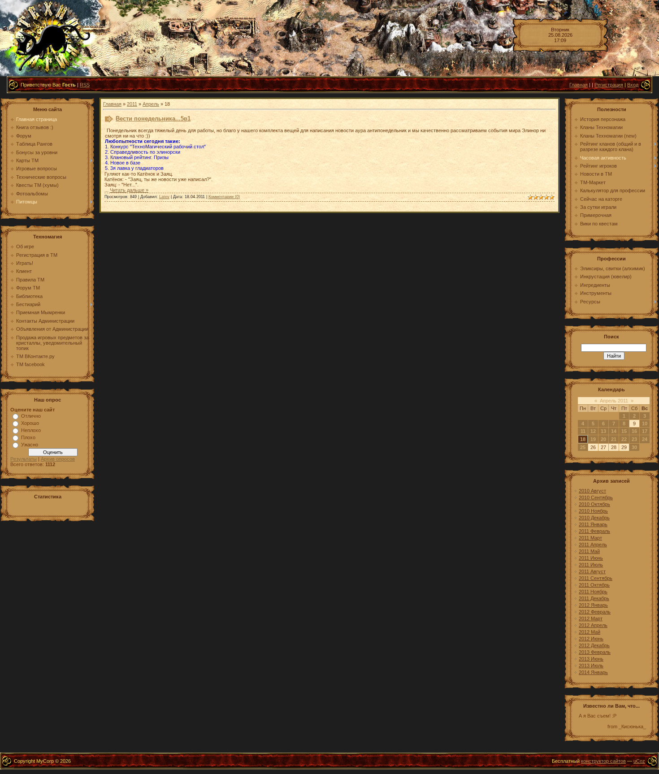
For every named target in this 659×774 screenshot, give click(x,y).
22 (624, 439)
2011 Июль (591, 564)
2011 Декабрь (594, 598)
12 (593, 431)
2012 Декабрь (594, 645)
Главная (578, 84)
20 (603, 439)
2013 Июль (591, 665)
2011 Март (590, 538)
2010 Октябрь (594, 504)
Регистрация (608, 84)
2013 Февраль (595, 652)
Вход (632, 84)
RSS (85, 84)
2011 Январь (593, 524)
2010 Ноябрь (593, 511)
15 (624, 431)
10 (644, 423)
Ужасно (29, 444)
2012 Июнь (591, 638)
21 (613, 439)
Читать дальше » (129, 190)
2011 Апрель (593, 544)
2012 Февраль (595, 611)
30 (634, 447)
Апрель (151, 104)
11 (583, 431)
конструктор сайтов (603, 761)
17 (644, 431)
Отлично (31, 416)
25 (582, 447)
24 (644, 439)
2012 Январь (593, 605)
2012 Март (591, 618)
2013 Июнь (591, 659)
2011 (132, 104)
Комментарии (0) (224, 197)
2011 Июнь (591, 558)
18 (582, 439)
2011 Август (592, 571)
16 (634, 431)
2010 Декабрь (594, 517)
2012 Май (589, 632)
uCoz (639, 761)
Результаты (23, 459)
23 (634, 439)
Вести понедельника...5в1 (153, 118)
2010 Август (592, 490)
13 (603, 431)
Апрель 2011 (614, 400)
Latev (164, 197)
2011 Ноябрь (593, 591)
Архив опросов (58, 459)
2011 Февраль (594, 531)
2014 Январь (593, 672)
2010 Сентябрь (596, 497)
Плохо (28, 437)
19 (593, 439)
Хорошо (30, 423)
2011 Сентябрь (595, 578)
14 (613, 431)
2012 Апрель (593, 625)
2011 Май (589, 551)
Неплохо (31, 430)
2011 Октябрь (594, 585)
